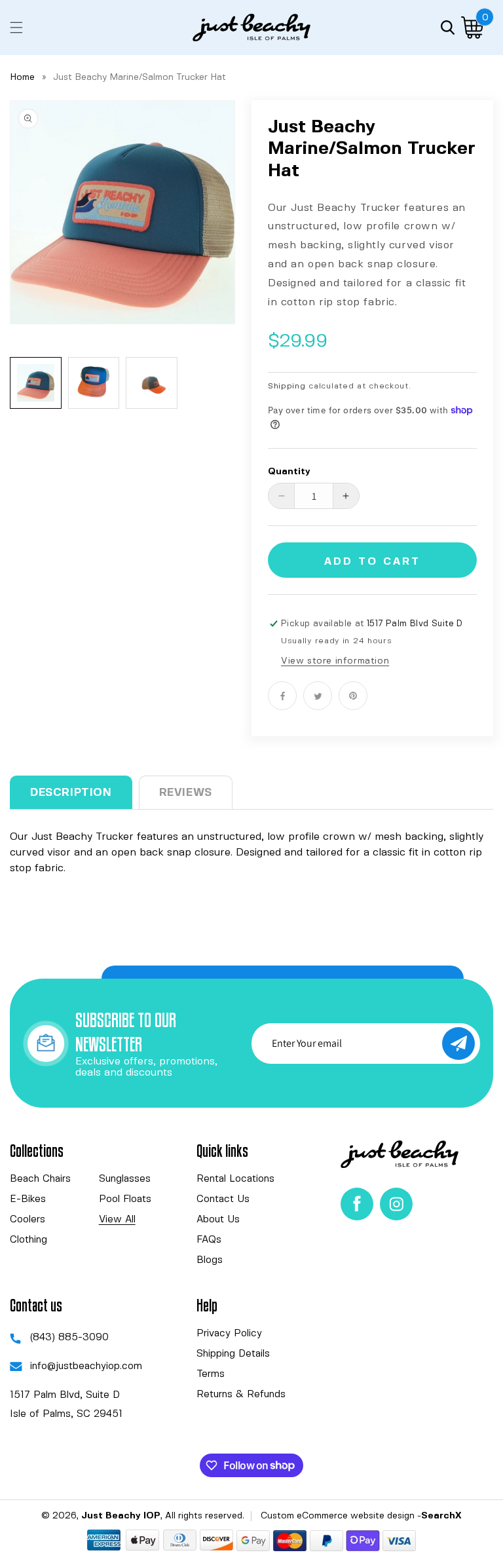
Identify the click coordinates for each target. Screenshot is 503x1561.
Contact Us (223, 1199)
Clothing (28, 1240)
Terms (210, 1374)
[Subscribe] (458, 1043)
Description (71, 792)
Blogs (209, 1260)
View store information (335, 661)
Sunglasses (125, 1179)
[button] (16, 27)
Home (22, 77)
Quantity (289, 471)
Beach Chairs (40, 1179)
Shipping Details (233, 1354)
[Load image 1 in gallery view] (36, 383)
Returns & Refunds (241, 1394)
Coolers (27, 1219)
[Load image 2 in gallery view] (94, 383)
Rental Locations (235, 1179)
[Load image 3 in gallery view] (151, 383)
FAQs (208, 1240)
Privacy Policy (229, 1333)
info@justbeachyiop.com (86, 1366)
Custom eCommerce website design (338, 1515)
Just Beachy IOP (120, 1515)
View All (117, 1219)
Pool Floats (125, 1199)
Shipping (287, 386)
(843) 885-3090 (69, 1337)
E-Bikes (28, 1199)
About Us (218, 1219)
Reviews (185, 792)
